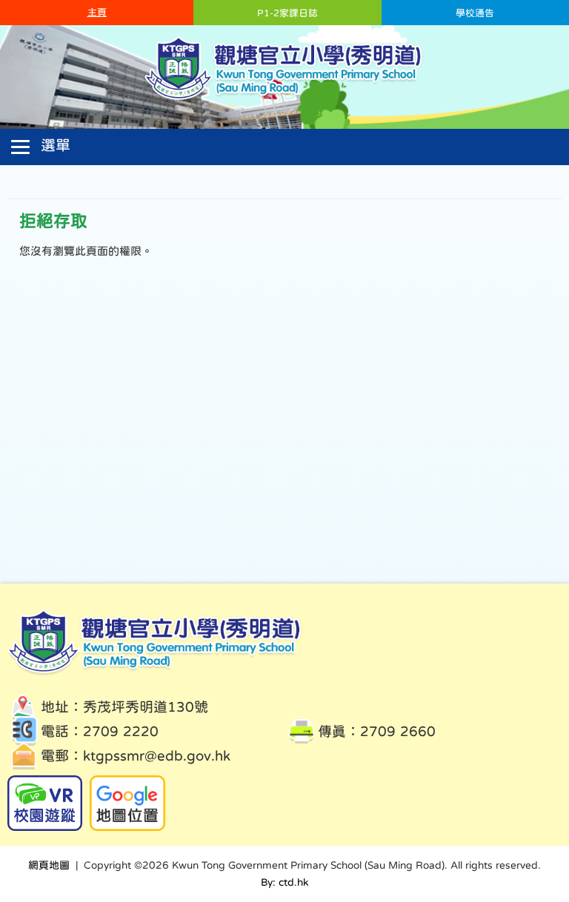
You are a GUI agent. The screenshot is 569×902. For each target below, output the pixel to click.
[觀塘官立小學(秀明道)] (284, 98)
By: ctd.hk (284, 882)
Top (531, 835)
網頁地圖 (49, 865)
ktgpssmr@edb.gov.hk (156, 756)
